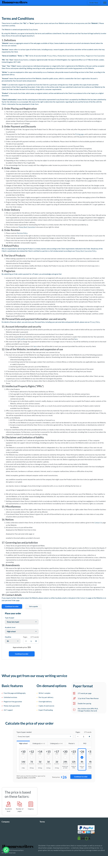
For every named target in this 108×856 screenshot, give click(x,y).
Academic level (10, 627)
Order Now (93, 3)
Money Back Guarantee (65, 56)
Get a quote (33, 606)
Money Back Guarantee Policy (85, 251)
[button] (6, 850)
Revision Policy (80, 56)
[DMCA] (84, 838)
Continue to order (12, 606)
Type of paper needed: (24, 732)
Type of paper (9, 618)
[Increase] (89, 736)
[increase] (36, 641)
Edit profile (21, 339)
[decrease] (26, 641)
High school (23, 743)
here (76, 339)
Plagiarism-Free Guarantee (95, 56)
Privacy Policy (52, 56)
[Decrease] (78, 736)
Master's (72, 743)
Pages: (78, 732)
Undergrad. (38, 743)
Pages (25, 637)
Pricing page (79, 134)
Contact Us (98, 523)
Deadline (8, 637)
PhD (84, 743)
